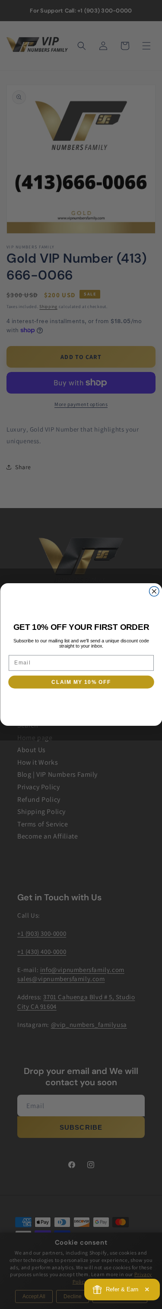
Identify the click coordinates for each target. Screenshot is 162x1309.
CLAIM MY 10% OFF (81, 682)
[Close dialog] (154, 592)
